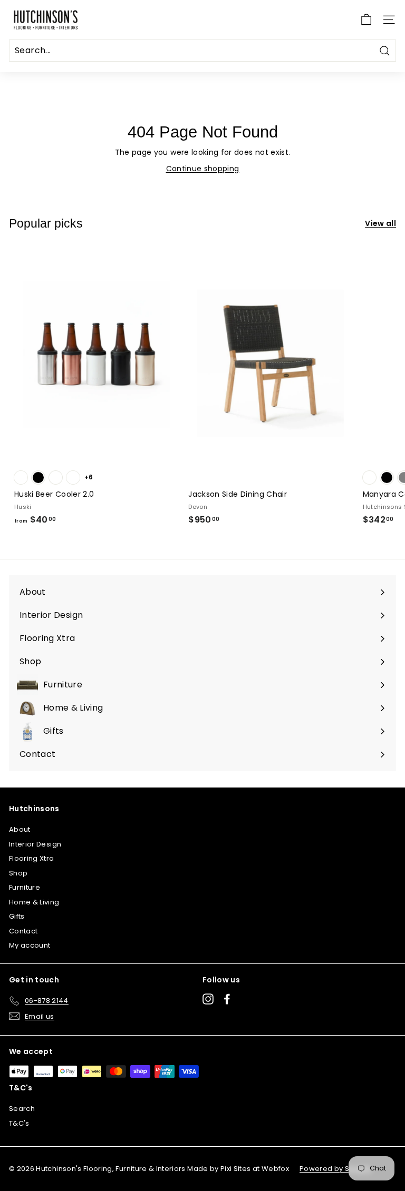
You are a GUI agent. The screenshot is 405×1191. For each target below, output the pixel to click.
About (20, 829)
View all (380, 223)
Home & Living (34, 902)
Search (22, 1109)
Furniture (24, 887)
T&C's (19, 1123)
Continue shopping (202, 168)
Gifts (17, 916)
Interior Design (35, 844)
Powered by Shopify (335, 1169)
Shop (18, 873)
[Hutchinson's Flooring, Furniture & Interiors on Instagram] (208, 999)
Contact (23, 931)
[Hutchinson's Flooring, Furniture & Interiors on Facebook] (227, 999)
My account (30, 945)
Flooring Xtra (31, 858)
